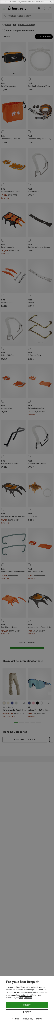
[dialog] (27, 1000)
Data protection (25, 998)
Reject (27, 1012)
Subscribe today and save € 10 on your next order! (27, 2)
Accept (27, 1005)
